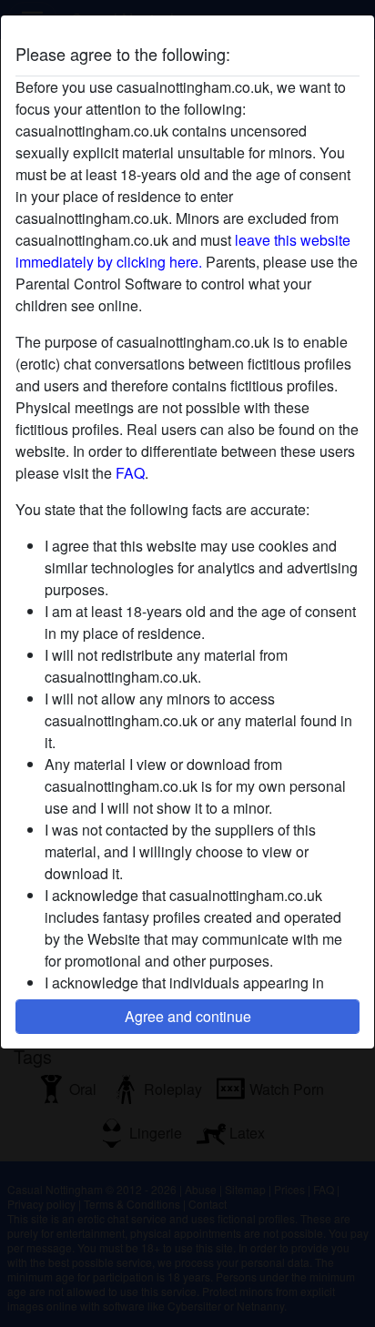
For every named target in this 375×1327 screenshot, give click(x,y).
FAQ (130, 472)
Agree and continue (188, 1016)
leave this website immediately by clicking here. (182, 250)
